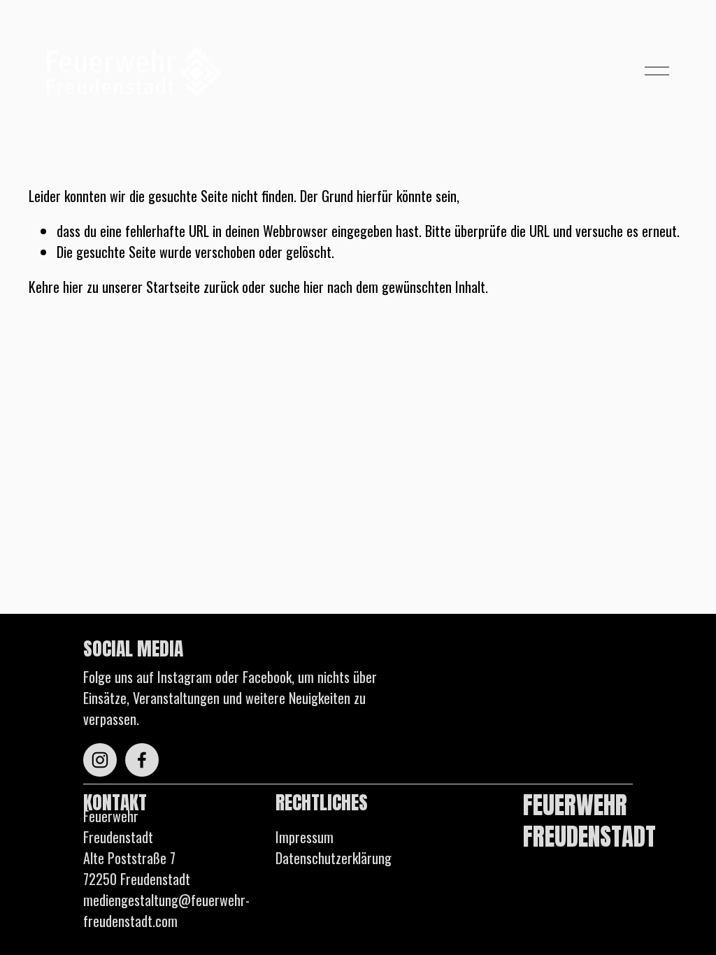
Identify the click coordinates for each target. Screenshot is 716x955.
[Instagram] (100, 760)
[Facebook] (142, 760)
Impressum (304, 836)
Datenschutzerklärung (333, 857)
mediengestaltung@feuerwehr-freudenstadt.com (166, 910)
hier (73, 286)
